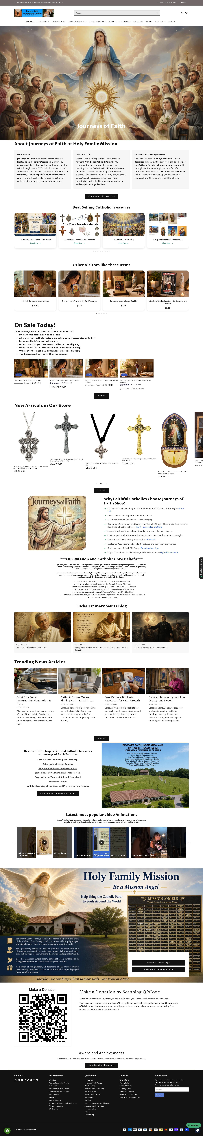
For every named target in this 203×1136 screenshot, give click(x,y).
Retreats (87, 1100)
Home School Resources (128, 1094)
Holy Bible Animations (92, 1094)
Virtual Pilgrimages (56, 1106)
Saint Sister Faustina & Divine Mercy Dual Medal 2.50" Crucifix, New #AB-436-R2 (30, 467)
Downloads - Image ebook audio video (63, 1103)
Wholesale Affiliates (127, 1091)
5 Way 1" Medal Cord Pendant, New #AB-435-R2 (102, 464)
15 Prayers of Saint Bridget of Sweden (27, 380)
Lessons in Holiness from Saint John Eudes (151, 648)
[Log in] (182, 13)
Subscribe (159, 1095)
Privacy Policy (125, 1083)
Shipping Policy (125, 1089)
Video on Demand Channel (59, 1091)
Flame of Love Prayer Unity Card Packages (79, 301)
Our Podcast (88, 1097)
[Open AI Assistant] (197, 1130)
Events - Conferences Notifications (97, 1103)
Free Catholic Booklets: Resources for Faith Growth (122, 699)
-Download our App (149, 548)
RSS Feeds (88, 1112)
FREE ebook (53, 1097)
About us (52, 1080)
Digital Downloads (169, 552)
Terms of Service (126, 1086)
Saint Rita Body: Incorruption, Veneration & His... (34, 701)
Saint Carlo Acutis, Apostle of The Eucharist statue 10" (135, 381)
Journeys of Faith (31, 1129)
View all (101, 396)
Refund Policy (125, 1080)
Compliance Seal (90, 1109)
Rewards (151, 539)
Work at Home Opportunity (130, 1097)
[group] (60, 383)
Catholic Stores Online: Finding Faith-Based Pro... (77, 699)
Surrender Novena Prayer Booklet (123, 301)
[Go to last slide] (14, 842)
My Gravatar (54, 1109)
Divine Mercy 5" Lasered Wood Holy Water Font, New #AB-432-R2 (173, 473)
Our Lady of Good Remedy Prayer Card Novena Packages (101, 381)
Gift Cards (53, 1086)
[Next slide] (189, 842)
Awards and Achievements (101, 1065)
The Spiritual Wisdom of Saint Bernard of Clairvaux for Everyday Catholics (101, 649)
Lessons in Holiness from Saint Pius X (31, 648)
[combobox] (117, 13)
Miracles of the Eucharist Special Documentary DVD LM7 (168, 302)
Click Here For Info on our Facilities (57, 793)
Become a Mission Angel (158, 963)
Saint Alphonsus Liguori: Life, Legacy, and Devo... (167, 699)
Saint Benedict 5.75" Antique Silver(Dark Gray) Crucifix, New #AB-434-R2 (66, 460)
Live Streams (54, 1094)
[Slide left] (96, 484)
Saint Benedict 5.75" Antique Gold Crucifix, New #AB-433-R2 (139, 460)
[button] (77, 21)
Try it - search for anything (149, 527)
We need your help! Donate (59, 1083)
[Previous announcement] (15, 3)
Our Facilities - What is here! (59, 1089)
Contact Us (88, 1080)
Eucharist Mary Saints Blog (94, 1089)
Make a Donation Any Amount (158, 969)
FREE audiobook (55, 1100)
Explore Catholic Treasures (101, 196)
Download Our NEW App (93, 1083)
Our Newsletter (90, 1091)
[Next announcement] (158, 3)
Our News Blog (89, 1086)
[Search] (157, 12)
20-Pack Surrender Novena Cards (35, 301)
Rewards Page (89, 1115)
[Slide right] (106, 484)
